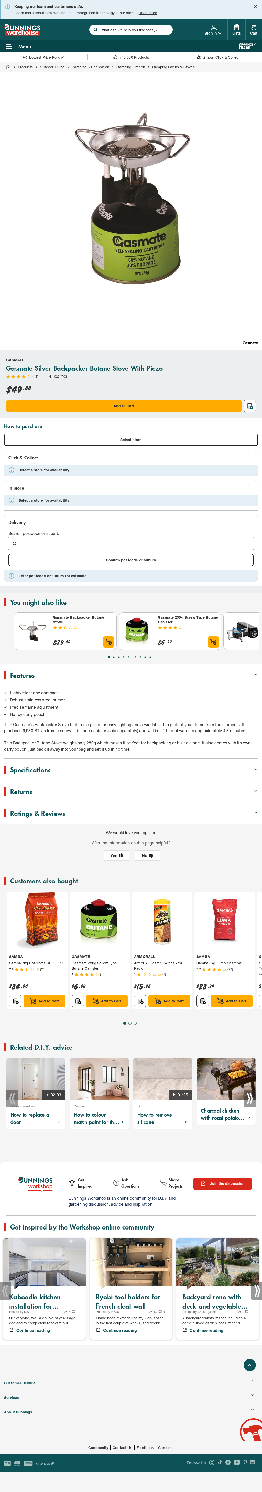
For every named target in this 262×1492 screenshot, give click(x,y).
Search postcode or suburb (33, 533)
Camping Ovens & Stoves (173, 67)
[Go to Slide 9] (150, 657)
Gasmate (15, 360)
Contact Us (122, 1447)
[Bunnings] (22, 33)
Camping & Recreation (91, 67)
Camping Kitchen (130, 67)
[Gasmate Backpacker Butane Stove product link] (32, 631)
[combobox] (130, 30)
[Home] (8, 67)
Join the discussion (227, 1183)
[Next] (250, 1098)
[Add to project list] (250, 406)
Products (25, 67)
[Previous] (12, 1098)
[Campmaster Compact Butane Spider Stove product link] (242, 631)
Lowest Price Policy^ (46, 57)
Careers (165, 1447)
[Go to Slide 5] (129, 657)
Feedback (145, 1447)
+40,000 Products (134, 57)
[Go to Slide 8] (145, 657)
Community (98, 1447)
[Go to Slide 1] (109, 657)
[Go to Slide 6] (135, 657)
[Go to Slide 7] (140, 657)
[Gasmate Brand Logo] (250, 342)
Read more (148, 12)
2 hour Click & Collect (221, 57)
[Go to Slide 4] (124, 657)
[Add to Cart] (108, 642)
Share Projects (176, 1183)
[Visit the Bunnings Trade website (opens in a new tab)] (247, 46)
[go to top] (250, 1365)
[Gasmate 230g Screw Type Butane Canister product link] (137, 631)
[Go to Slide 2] (114, 657)
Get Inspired (85, 1183)
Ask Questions (130, 1183)
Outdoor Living (52, 67)
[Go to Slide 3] (119, 657)
